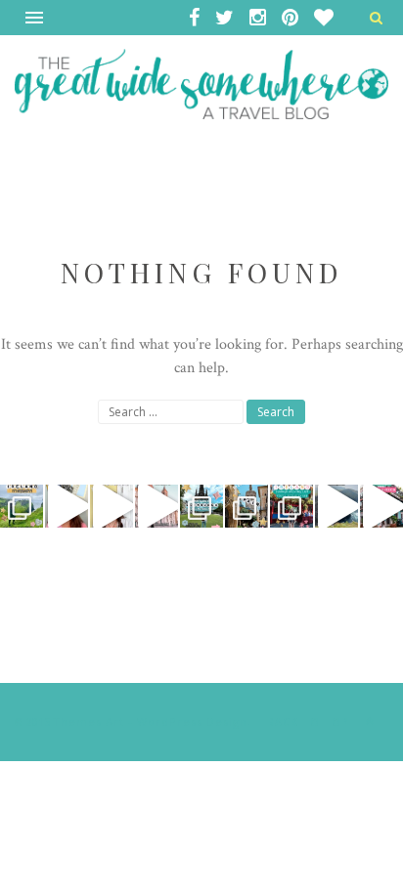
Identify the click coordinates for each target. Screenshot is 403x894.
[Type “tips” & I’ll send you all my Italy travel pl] (156, 506)
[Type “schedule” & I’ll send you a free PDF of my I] (21, 506)
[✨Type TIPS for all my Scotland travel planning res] (111, 506)
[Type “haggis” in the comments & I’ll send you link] (201, 506)
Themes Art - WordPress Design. (152, 721)
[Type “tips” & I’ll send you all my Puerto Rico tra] (381, 506)
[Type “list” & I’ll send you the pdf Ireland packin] (291, 506)
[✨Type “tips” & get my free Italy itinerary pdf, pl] (66, 506)
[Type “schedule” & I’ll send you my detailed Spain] (246, 506)
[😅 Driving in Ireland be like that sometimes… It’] (336, 506)
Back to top (310, 722)
